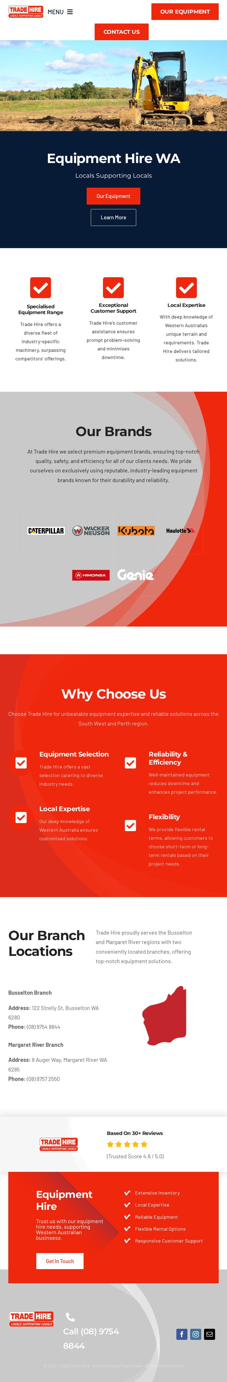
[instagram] (195, 1334)
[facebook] (181, 1334)
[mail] (209, 1334)
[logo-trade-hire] (31, 1313)
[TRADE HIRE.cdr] (25, 8)
